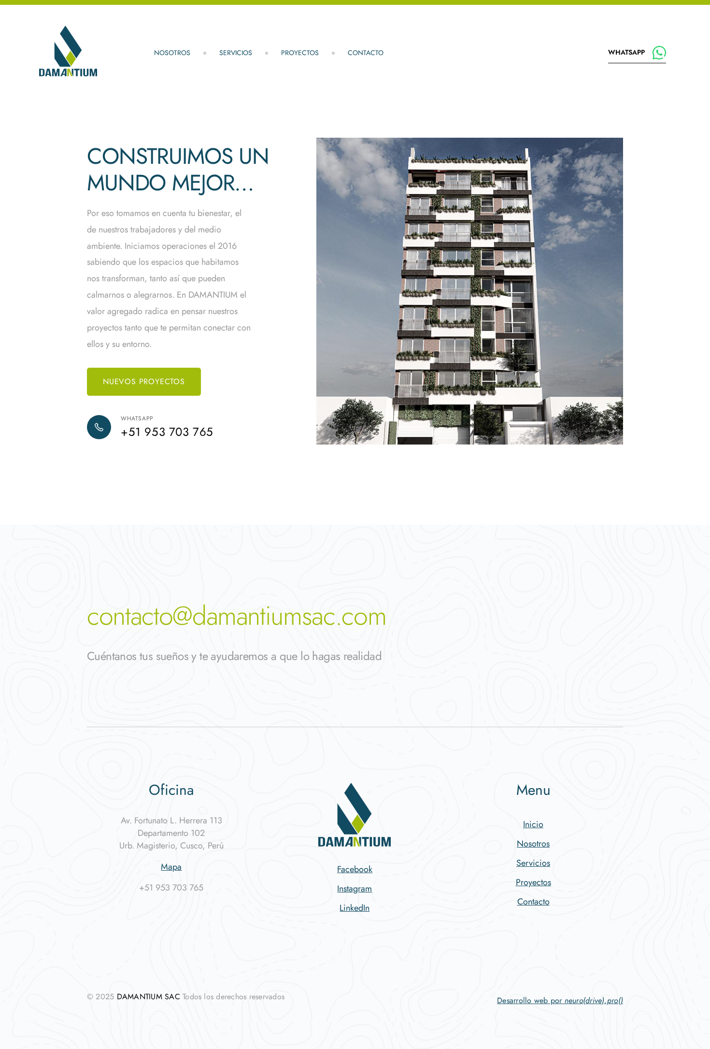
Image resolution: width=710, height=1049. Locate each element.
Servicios (235, 52)
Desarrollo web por (560, 1000)
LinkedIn (354, 908)
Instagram (354, 888)
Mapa (171, 867)
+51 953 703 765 (167, 432)
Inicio (533, 824)
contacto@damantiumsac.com (236, 615)
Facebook (354, 869)
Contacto (365, 52)
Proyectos (300, 52)
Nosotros (172, 52)
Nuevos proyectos (144, 381)
